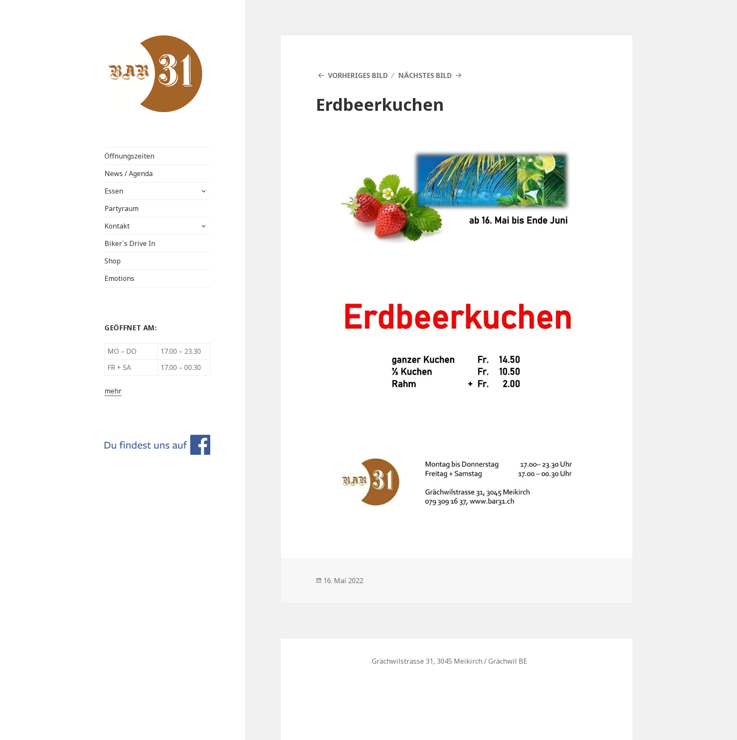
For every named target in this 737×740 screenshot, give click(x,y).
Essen (113, 191)
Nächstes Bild (425, 75)
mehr (113, 391)
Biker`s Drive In (129, 243)
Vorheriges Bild (358, 75)
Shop (112, 261)
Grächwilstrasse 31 (402, 661)
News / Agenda (128, 173)
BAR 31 (123, 42)
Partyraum (121, 208)
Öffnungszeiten (129, 156)
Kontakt (117, 226)
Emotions (119, 278)
